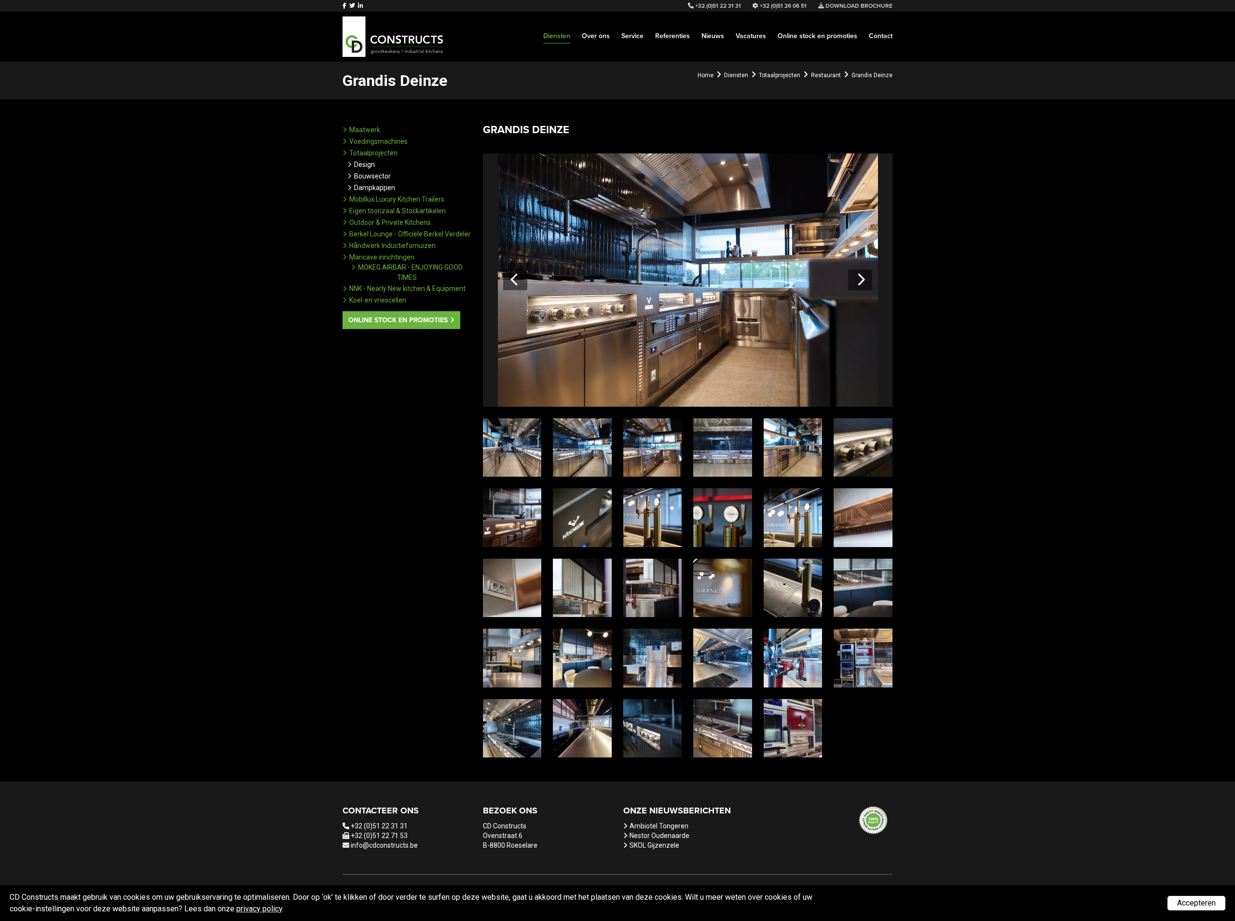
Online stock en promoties (817, 36)
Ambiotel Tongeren (659, 826)
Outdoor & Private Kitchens (390, 222)
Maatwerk (364, 130)
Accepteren (1196, 902)
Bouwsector (372, 176)
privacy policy (259, 908)
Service (632, 36)
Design (364, 164)
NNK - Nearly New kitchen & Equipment (407, 288)
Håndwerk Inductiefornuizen (392, 245)
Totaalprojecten (373, 153)
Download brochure (858, 5)
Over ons (596, 36)
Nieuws (712, 36)
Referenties (672, 36)
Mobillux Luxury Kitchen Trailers (396, 199)
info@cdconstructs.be (384, 845)
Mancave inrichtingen (381, 257)
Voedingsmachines (378, 141)
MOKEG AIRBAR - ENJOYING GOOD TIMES (410, 272)
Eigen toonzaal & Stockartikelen (397, 211)
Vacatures (751, 36)
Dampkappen (374, 188)
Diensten (556, 36)
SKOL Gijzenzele (654, 845)
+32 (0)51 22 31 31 (379, 826)
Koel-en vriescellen (377, 300)
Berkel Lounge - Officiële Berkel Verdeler (410, 234)
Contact (880, 36)
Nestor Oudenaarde (659, 835)
